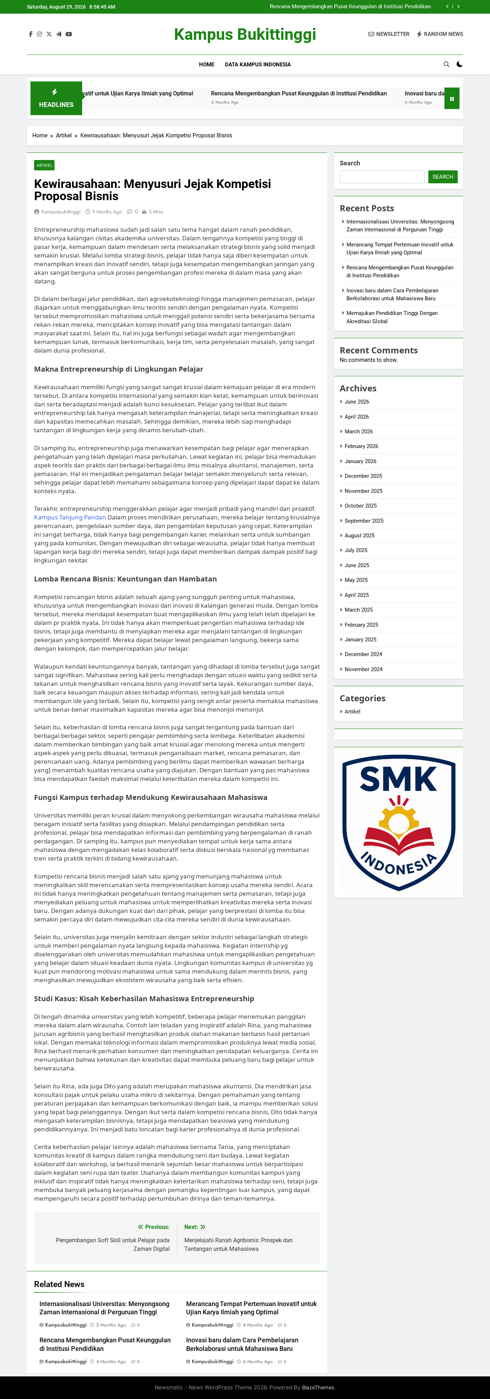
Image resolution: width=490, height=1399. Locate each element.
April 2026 (357, 417)
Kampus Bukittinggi (245, 34)
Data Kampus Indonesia (258, 64)
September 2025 (364, 521)
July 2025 (356, 550)
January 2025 (360, 639)
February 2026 (361, 446)
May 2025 (356, 580)
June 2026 (357, 402)
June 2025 (357, 565)
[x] (49, 34)
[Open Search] (446, 64)
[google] (58, 34)
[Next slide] (458, 7)
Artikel (44, 165)
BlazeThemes (318, 1387)
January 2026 (360, 461)
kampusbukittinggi (61, 211)
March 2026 (359, 431)
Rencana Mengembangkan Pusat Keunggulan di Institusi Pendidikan (350, 7)
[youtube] (68, 34)
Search (350, 163)
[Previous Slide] (447, 7)
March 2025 (359, 610)
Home (206, 64)
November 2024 (363, 669)
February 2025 (361, 625)
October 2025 (361, 506)
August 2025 (359, 535)
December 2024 (363, 654)
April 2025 (357, 595)
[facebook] (31, 34)
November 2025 (363, 491)
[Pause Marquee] (452, 98)
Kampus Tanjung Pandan (70, 517)
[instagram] (39, 34)
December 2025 (363, 476)
